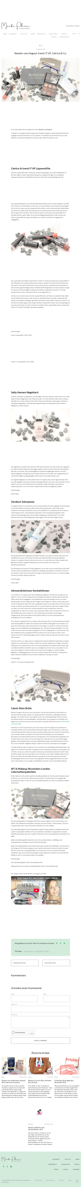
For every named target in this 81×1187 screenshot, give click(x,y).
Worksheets (41, 34)
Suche (74, 33)
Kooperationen (64, 37)
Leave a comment (40, 1040)
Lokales (65, 1169)
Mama (33, 34)
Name (13, 994)
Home (5, 34)
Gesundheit (13, 34)
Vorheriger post (19, 963)
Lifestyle (24, 34)
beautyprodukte (29, 951)
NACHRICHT (14, 1014)
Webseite (14, 1004)
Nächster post (50, 963)
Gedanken (76, 1169)
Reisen (56, 1169)
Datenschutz (50, 1180)
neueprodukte (39, 951)
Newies (46, 951)
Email (45, 994)
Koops (70, 1180)
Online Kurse (53, 34)
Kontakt (54, 37)
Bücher (64, 34)
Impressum (38, 1180)
